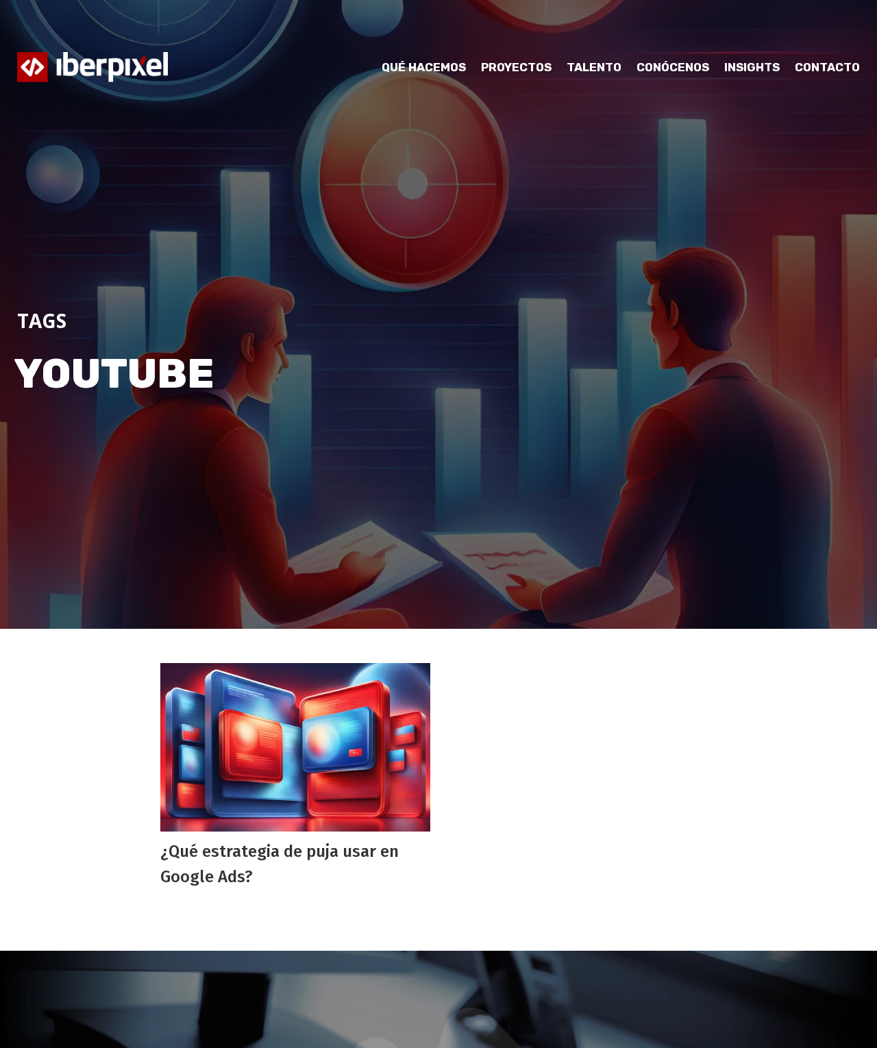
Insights (752, 67)
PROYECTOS (516, 67)
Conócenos (673, 67)
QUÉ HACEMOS (424, 67)
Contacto (827, 67)
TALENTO (594, 67)
